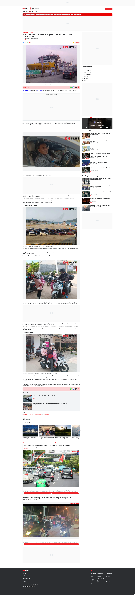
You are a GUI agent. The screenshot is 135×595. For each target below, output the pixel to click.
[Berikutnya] (80, 479)
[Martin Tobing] (24, 419)
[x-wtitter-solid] (76, 87)
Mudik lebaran (40, 90)
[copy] (78, 87)
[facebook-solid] (73, 87)
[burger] (111, 10)
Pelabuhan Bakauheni (54, 122)
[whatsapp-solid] (71, 87)
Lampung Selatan (27, 90)
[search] (104, 9)
